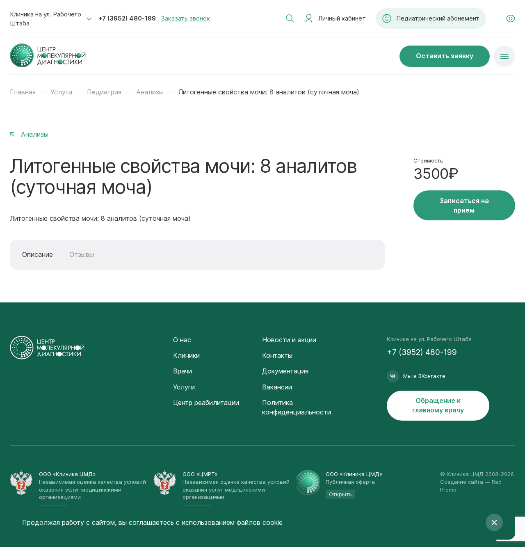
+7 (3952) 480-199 (127, 18)
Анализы (150, 92)
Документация (285, 371)
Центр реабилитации (206, 402)
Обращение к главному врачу (438, 405)
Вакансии (277, 387)
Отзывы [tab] (81, 254)
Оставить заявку (444, 56)
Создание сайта (461, 481)
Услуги (61, 92)
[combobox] (51, 19)
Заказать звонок (185, 18)
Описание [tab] (37, 254)
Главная (23, 92)
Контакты (277, 355)
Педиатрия (104, 92)
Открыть (340, 494)
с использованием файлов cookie (229, 522)
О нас (182, 340)
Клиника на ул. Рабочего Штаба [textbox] (45, 18)
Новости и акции (289, 340)
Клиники (186, 355)
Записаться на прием (464, 205)
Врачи (182, 371)
